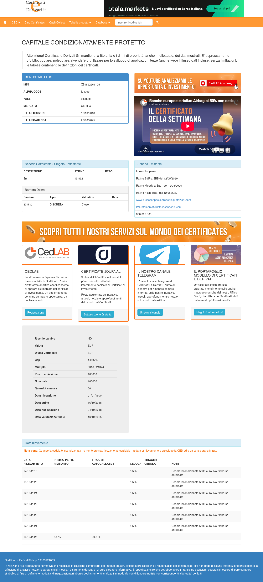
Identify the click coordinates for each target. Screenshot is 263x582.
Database (101, 22)
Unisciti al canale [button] (150, 312)
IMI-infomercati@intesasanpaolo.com (159, 207)
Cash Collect (57, 22)
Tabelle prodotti (79, 22)
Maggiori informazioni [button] (209, 312)
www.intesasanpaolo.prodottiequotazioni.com (163, 200)
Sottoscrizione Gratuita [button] (97, 314)
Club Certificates (35, 22)
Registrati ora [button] (35, 312)
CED (15, 22)
